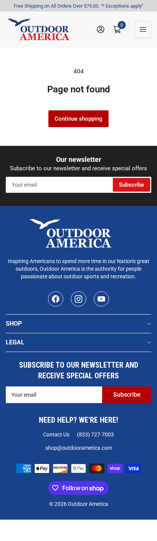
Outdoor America (88, 504)
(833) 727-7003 (95, 434)
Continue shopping (78, 118)
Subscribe (131, 184)
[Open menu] (143, 29)
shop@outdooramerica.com (78, 448)
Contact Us (56, 434)
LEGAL (15, 342)
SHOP (14, 323)
